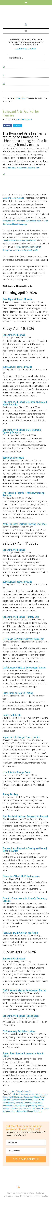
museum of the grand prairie (14, 1106)
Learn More (21, 49)
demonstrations (13, 1100)
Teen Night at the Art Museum (17, 299)
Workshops (38, 1111)
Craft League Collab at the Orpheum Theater (24, 667)
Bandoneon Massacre (13, 457)
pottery (40, 1106)
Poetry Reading (10, 794)
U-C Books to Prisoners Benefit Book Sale (23, 638)
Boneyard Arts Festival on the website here (22, 221)
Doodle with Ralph (11, 715)
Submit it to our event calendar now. (24, 167)
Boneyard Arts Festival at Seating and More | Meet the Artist (25, 403)
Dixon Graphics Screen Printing (18, 692)
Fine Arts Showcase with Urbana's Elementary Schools (25, 899)
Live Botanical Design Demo (16, 772)
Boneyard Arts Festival (14, 334)
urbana (14, 1111)
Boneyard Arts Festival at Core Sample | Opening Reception (22, 431)
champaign (43, 1094)
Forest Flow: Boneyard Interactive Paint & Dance (23, 1054)
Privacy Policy (19, 1196)
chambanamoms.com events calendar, (19, 240)
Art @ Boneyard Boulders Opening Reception (25, 523)
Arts (14, 1091)
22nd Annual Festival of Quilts (17, 366)
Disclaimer (40, 1193)
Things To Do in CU (23, 1091)
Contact (45, 1196)
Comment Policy (34, 1196)
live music (19, 1103)
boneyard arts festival (29, 1094)
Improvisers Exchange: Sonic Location (21, 737)
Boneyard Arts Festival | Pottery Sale (21, 616)
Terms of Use (28, 1193)
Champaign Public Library (13, 1097)
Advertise (31, 49)
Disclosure (8, 1196)
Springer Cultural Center (12, 1108)
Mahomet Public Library (33, 1103)
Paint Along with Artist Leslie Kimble (20, 932)
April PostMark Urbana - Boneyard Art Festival (25, 816)
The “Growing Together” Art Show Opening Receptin (23, 494)
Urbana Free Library (25, 1111)
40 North (16, 1094)
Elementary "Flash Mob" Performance (21, 876)
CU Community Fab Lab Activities (19, 1031)
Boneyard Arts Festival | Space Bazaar (21, 1015)
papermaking (31, 1106)
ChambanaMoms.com (26, 12)
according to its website (13, 198)
